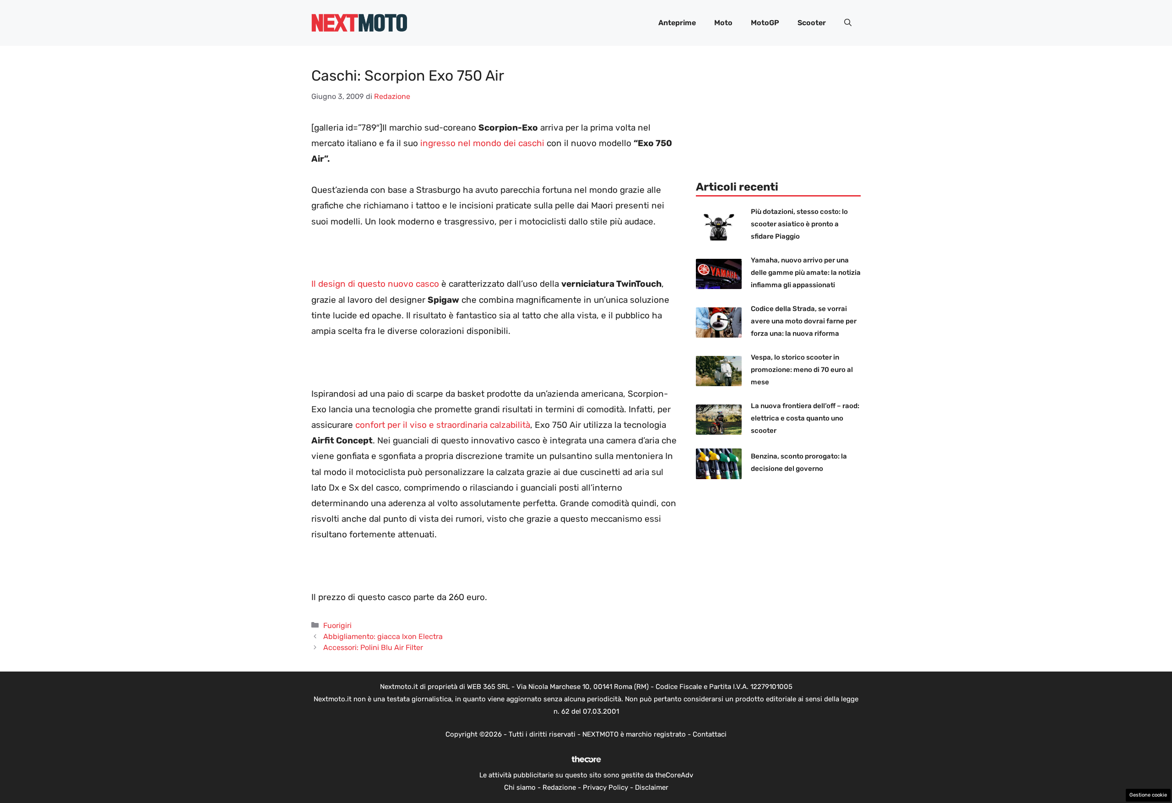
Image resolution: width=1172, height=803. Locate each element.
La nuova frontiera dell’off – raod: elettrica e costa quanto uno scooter (805, 418)
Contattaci (710, 734)
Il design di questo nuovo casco (375, 284)
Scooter (812, 22)
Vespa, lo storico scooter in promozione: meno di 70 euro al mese (802, 369)
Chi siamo (520, 787)
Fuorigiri (337, 625)
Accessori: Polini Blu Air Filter (373, 647)
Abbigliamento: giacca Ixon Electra (383, 636)
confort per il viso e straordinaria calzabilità (442, 425)
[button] (848, 23)
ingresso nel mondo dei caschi (482, 143)
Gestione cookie (1148, 795)
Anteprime (677, 22)
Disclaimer (651, 787)
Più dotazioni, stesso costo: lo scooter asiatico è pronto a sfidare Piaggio (799, 224)
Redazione (559, 787)
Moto (723, 22)
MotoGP (765, 22)
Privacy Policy (605, 787)
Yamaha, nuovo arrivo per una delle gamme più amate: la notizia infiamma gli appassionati (806, 272)
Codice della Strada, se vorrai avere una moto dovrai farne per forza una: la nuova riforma (804, 321)
